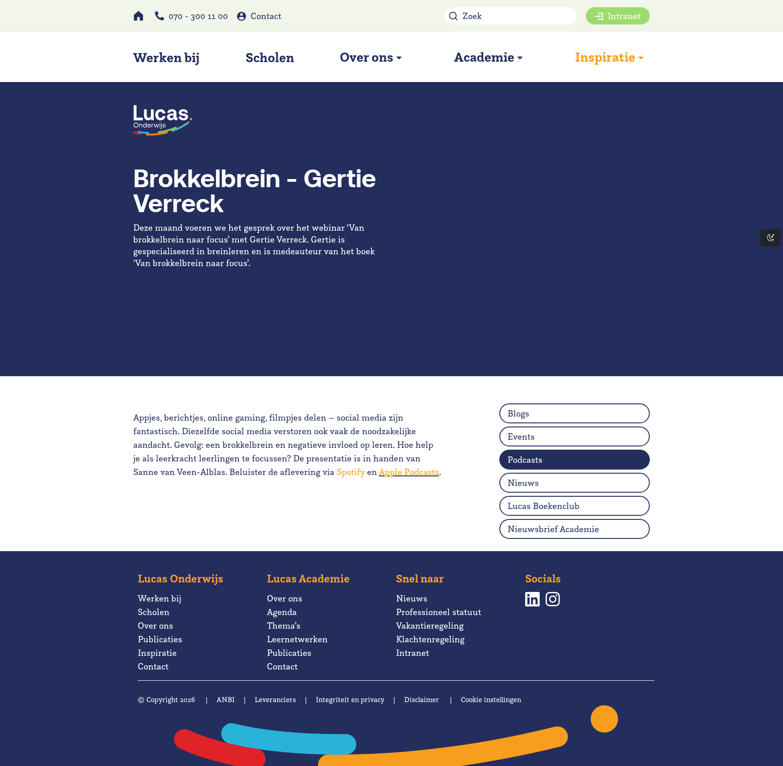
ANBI (226, 699)
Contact (266, 15)
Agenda (282, 611)
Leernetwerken (297, 639)
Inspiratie (157, 652)
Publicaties (160, 639)
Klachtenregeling (430, 639)
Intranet (624, 15)
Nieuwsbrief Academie (553, 529)
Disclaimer (421, 699)
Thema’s (283, 625)
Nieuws (523, 482)
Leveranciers (275, 699)
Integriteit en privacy (350, 699)
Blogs (518, 413)
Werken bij (159, 598)
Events (521, 436)
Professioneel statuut (438, 611)
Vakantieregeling (430, 625)
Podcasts (525, 459)
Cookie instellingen (491, 699)
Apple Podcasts (409, 471)
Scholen (153, 611)
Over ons (155, 625)
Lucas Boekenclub (544, 505)
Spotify (351, 471)
